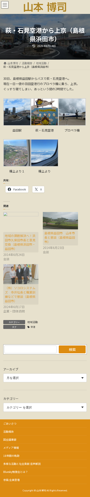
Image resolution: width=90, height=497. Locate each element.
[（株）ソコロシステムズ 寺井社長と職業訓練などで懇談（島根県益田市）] (20, 274)
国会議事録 (9, 439)
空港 (33, 327)
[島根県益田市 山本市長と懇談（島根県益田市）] (60, 221)
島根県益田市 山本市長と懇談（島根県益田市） (59, 237)
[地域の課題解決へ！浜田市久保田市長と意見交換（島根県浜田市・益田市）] (20, 222)
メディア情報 (11, 447)
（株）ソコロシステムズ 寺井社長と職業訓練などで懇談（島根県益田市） (20, 294)
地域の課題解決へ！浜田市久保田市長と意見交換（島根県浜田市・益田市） (20, 242)
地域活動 (32, 322)
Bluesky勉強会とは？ (15, 472)
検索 (72, 349)
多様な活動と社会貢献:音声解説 (22, 463)
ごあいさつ (9, 423)
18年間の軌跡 (11, 455)
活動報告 (8, 431)
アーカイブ (10, 369)
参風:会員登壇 (11, 480)
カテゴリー (11, 399)
